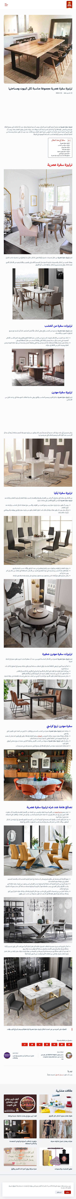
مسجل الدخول (59, 1075)
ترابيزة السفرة (58, 812)
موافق (67, 1192)
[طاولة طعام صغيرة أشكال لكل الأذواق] (55, 1103)
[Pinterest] (54, 1044)
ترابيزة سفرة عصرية (65, 143)
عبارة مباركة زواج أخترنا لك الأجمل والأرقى (24, 1169)
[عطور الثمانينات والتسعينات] (55, 1156)
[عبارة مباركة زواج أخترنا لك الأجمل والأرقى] (20, 1156)
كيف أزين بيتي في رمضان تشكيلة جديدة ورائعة (22, 1116)
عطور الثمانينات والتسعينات (63, 1169)
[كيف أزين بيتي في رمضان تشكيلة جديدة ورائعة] (20, 1103)
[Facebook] (69, 1044)
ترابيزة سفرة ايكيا (66, 149)
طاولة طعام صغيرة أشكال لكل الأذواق (60, 1116)
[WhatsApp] (32, 1044)
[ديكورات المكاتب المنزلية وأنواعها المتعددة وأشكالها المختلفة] (20, 1129)
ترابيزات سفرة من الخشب (64, 145)
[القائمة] (6, 4)
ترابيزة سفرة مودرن (65, 147)
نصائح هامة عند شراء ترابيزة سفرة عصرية (60, 155)
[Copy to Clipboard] (25, 1044)
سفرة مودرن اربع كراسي (64, 153)
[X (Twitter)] (62, 1044)
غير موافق (59, 1192)
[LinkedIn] (47, 1044)
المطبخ (40, 736)
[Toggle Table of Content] (68, 140)
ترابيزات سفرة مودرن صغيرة (63, 151)
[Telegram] (40, 1044)
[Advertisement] (38, 111)
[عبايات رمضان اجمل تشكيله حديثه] (55, 1129)
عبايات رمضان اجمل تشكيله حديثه (61, 1141)
